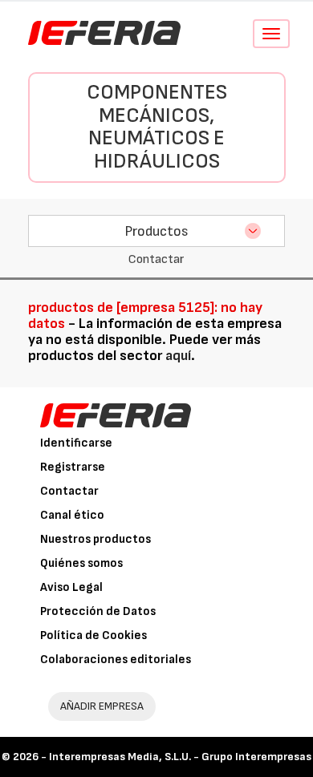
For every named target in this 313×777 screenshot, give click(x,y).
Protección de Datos (98, 611)
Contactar (69, 491)
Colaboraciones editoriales (115, 659)
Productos (156, 231)
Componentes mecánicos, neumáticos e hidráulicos (157, 127)
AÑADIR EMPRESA (102, 706)
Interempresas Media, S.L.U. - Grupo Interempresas (180, 756)
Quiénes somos (81, 563)
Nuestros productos (95, 539)
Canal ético (72, 515)
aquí (178, 355)
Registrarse (72, 467)
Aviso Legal (71, 587)
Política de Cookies (93, 635)
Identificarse (76, 443)
